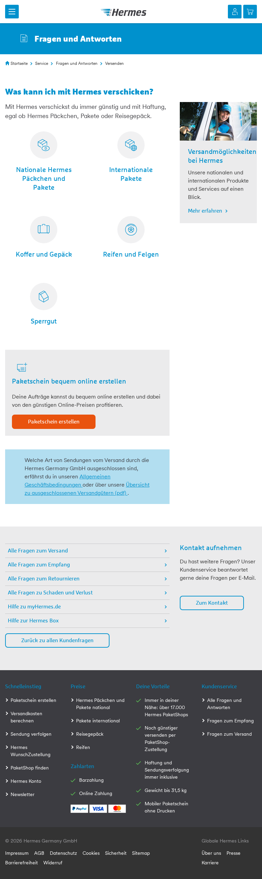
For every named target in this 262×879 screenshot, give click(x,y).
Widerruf (52, 862)
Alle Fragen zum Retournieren (43, 578)
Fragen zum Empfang (230, 720)
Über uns (211, 853)
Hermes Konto (26, 781)
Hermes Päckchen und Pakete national (100, 703)
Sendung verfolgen (31, 734)
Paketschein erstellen (53, 421)
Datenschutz (63, 853)
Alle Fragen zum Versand (38, 550)
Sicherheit (116, 853)
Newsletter (22, 794)
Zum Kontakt (212, 603)
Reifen (83, 747)
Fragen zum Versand (229, 734)
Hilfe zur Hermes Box (33, 620)
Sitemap (141, 853)
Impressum (17, 853)
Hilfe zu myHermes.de (34, 606)
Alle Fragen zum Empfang (39, 564)
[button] (12, 11)
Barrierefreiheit (21, 862)
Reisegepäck (89, 734)
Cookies (91, 853)
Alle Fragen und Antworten (224, 703)
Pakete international (98, 720)
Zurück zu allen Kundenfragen (57, 640)
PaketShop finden (30, 767)
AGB (39, 853)
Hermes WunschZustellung (30, 751)
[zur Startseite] (123, 11)
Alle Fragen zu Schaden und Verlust (50, 592)
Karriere (210, 862)
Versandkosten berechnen (26, 717)
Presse (234, 853)
